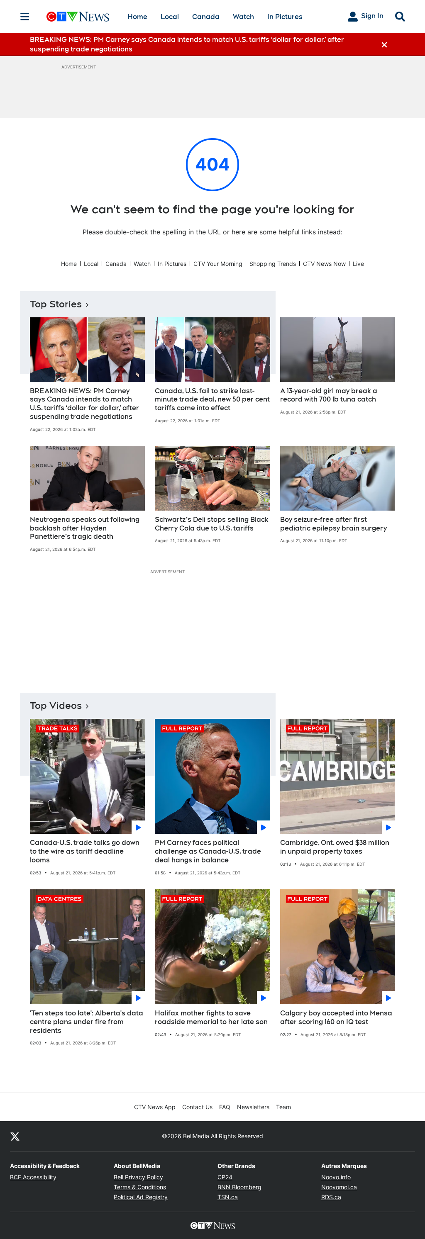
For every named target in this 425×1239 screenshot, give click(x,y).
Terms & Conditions (140, 1186)
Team (283, 1106)
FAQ (224, 1106)
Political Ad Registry (141, 1196)
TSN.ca (227, 1196)
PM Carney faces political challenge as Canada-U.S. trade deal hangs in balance (208, 851)
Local (170, 17)
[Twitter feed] (15, 1136)
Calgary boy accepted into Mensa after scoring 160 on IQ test (336, 1017)
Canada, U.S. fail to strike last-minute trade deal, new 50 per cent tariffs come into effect (212, 399)
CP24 (224, 1177)
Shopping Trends (272, 263)
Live (358, 263)
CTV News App (155, 1106)
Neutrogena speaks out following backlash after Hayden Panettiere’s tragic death (84, 528)
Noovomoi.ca (339, 1186)
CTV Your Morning (217, 263)
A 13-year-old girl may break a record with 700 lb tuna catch (328, 395)
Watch (243, 17)
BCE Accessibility (33, 1177)
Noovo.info (336, 1177)
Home (137, 17)
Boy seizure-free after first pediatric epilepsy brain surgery (333, 524)
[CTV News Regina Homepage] (77, 17)
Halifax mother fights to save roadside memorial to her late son (211, 1017)
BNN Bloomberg (239, 1186)
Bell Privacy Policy (138, 1177)
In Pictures (285, 17)
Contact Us (197, 1106)
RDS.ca (331, 1196)
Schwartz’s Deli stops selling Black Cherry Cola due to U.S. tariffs (212, 524)
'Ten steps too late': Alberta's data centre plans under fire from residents (86, 1022)
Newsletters (253, 1106)
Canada (206, 17)
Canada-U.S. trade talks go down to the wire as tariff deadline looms (84, 851)
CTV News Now (324, 263)
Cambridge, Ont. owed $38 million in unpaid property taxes (334, 847)
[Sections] (25, 16)
